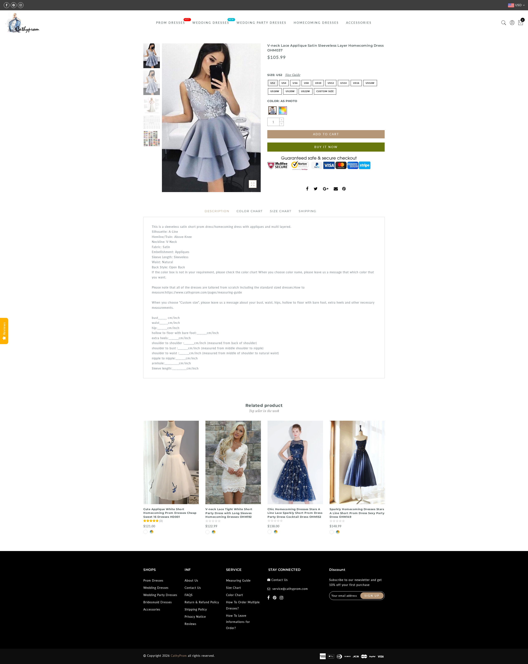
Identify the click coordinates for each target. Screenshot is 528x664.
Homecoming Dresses (316, 22)
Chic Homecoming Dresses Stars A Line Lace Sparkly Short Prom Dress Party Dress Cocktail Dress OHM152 (295, 512)
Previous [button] (169, 120)
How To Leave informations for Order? (238, 622)
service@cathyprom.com (290, 588)
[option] (211, 117)
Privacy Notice (195, 616)
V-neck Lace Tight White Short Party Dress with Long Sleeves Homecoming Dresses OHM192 (228, 512)
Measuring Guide (238, 580)
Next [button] (248, 120)
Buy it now (326, 147)
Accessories (359, 22)
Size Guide (292, 75)
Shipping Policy (196, 609)
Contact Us (193, 587)
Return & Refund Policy (202, 602)
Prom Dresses (170, 22)
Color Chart (250, 211)
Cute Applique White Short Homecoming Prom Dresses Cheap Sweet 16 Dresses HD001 (170, 512)
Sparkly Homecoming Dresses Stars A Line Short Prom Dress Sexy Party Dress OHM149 (357, 512)
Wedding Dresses (210, 22)
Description (217, 211)
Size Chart (280, 211)
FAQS (189, 595)
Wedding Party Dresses (261, 22)
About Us (191, 580)
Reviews (190, 624)
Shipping (307, 211)
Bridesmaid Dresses (157, 602)
